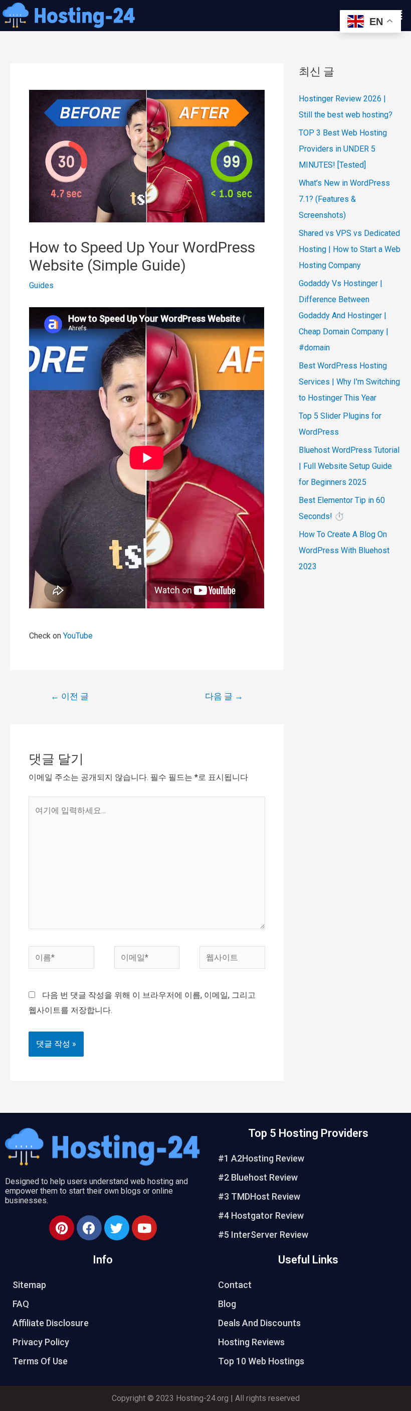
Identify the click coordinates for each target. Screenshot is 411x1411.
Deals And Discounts (259, 1323)
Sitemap (29, 1284)
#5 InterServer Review (263, 1234)
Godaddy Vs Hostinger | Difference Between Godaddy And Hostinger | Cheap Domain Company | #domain (343, 315)
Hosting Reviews (251, 1342)
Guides (41, 285)
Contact (235, 1284)
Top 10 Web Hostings (261, 1361)
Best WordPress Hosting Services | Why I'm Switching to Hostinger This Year (349, 382)
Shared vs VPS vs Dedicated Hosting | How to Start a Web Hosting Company (349, 249)
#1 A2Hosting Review (261, 1158)
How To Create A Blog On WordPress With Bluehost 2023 (344, 550)
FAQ (21, 1304)
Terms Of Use (40, 1361)
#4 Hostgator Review (261, 1215)
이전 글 (70, 696)
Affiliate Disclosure (51, 1323)
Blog (227, 1304)
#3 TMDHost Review (259, 1196)
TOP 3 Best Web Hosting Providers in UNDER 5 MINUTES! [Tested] (343, 149)
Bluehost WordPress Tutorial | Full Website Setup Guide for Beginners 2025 (349, 466)
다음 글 (224, 696)
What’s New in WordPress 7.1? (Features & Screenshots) (344, 199)
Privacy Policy (41, 1342)
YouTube (78, 635)
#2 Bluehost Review (258, 1177)
